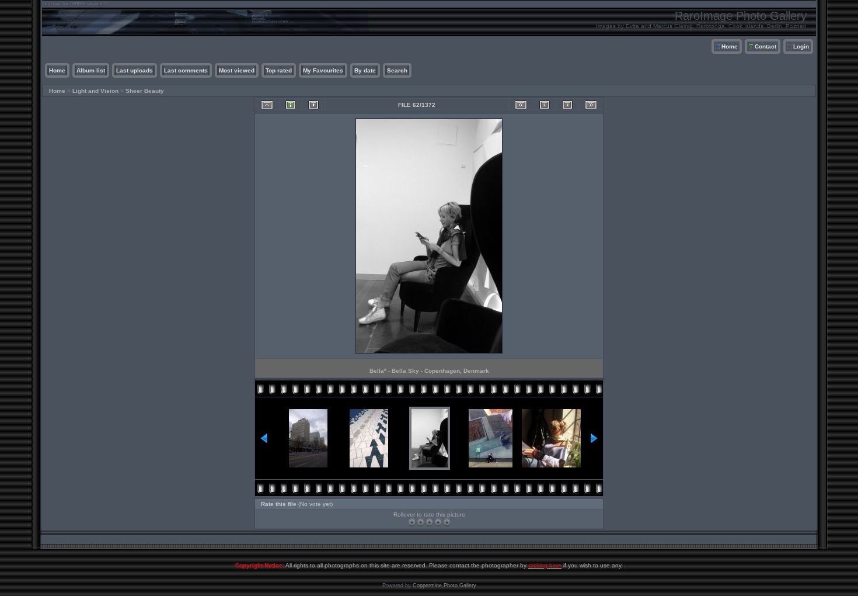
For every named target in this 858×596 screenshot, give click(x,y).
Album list (90, 70)
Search (397, 70)
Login (801, 46)
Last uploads (134, 70)
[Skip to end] (591, 105)
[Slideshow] (313, 105)
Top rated (279, 70)
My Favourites (323, 70)
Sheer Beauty (144, 91)
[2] (420, 522)
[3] (429, 522)
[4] (438, 522)
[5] (446, 522)
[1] (411, 522)
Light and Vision (95, 91)
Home (729, 46)
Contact (765, 46)
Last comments (186, 70)
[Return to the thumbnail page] (267, 105)
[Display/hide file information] (291, 105)
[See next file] (567, 105)
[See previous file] (544, 105)
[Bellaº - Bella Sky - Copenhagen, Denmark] (429, 353)
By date (365, 70)
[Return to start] (521, 105)
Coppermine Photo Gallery (444, 585)
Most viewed (236, 70)
